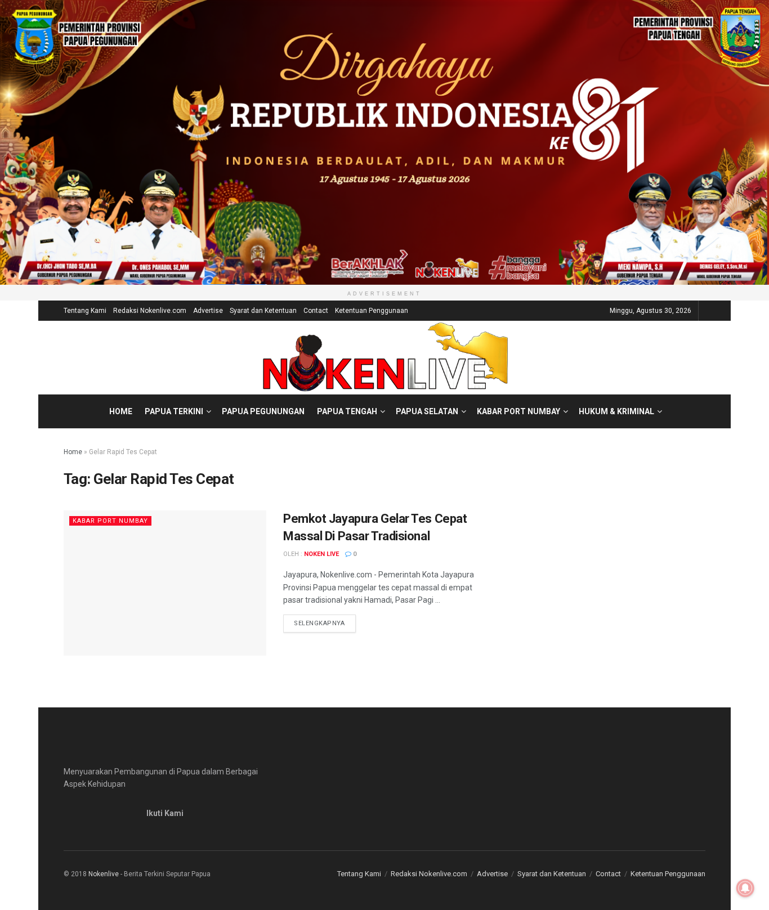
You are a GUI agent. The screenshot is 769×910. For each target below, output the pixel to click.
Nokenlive (103, 874)
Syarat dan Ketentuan (263, 311)
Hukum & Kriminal (616, 411)
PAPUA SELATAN (427, 411)
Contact (315, 311)
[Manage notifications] (745, 888)
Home (120, 411)
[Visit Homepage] (385, 357)
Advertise (208, 311)
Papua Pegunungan (263, 411)
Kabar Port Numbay (518, 411)
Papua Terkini (174, 411)
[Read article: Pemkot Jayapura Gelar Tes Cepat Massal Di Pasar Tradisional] (165, 582)
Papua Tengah (347, 411)
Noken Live (321, 554)
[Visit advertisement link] (384, 142)
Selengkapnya (325, 623)
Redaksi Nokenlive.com (149, 311)
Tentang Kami (85, 311)
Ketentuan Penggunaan (371, 311)
